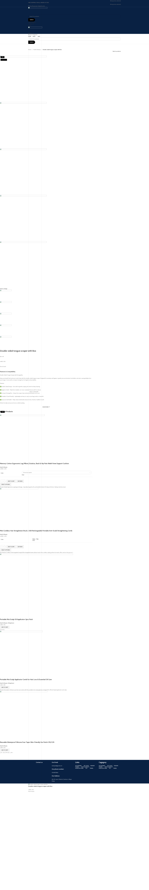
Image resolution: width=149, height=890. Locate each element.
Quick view (2, 739)
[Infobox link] (63, 770)
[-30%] (23, 714)
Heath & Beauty (37, 49)
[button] (5, 750)
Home (29, 49)
